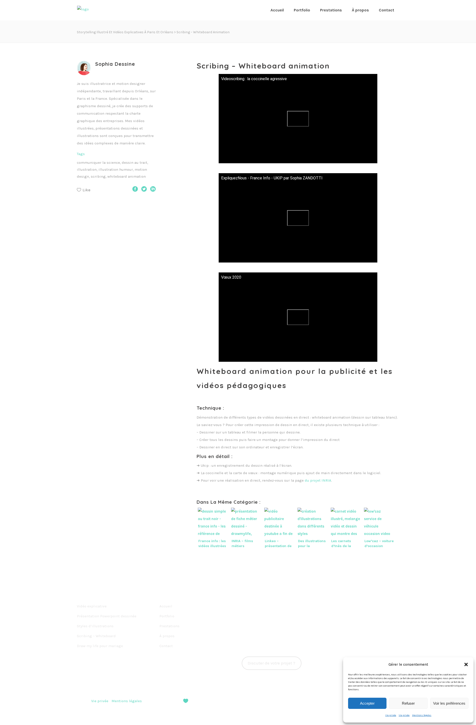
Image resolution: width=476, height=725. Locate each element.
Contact (166, 646)
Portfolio (166, 616)
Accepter (367, 703)
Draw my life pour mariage (100, 646)
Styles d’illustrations (95, 626)
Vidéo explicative (92, 606)
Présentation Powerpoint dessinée (106, 616)
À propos (167, 636)
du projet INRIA (318, 480)
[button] (466, 664)
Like (86, 189)
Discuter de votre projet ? (271, 663)
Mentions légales (421, 715)
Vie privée (390, 715)
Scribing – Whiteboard (96, 636)
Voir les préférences (449, 703)
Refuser (408, 703)
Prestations (169, 626)
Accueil (165, 606)
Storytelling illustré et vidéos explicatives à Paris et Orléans (125, 32)
